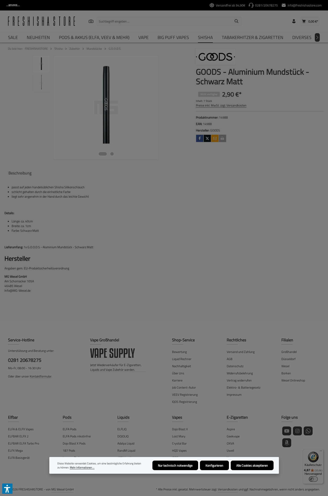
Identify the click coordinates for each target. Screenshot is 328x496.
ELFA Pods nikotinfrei (77, 436)
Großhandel (289, 351)
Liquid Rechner (181, 359)
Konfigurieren (214, 465)
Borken (286, 373)
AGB (230, 359)
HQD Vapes (179, 450)
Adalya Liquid (125, 443)
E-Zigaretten (237, 417)
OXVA (230, 443)
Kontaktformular (41, 376)
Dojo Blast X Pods (74, 443)
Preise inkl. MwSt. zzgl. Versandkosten (221, 105)
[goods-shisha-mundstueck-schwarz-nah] (106, 107)
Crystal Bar (179, 443)
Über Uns (178, 373)
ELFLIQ (122, 429)
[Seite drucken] (222, 138)
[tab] (19, 173)
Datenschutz (235, 366)
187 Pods (69, 450)
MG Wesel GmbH (62, 489)
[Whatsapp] (308, 430)
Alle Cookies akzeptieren (252, 465)
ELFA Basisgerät (19, 457)
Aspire (231, 429)
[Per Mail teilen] (214, 138)
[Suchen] (91, 21)
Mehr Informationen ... (82, 467)
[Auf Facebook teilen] (199, 138)
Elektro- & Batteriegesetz (243, 387)
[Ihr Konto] (294, 21)
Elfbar (13, 417)
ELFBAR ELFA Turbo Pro (23, 443)
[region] (95, 107)
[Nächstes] (317, 37)
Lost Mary (178, 436)
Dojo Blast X (180, 429)
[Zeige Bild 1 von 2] (103, 154)
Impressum (234, 394)
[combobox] (164, 21)
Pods (67, 417)
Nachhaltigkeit (181, 366)
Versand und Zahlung (241, 351)
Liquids (123, 417)
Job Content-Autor (184, 387)
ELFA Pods (70, 429)
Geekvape (233, 436)
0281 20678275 (24, 360)
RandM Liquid (126, 450)
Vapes (177, 417)
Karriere (177, 380)
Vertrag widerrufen (239, 380)
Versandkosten (228, 489)
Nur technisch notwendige (175, 465)
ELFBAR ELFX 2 (18, 436)
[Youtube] (286, 430)
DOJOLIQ (123, 436)
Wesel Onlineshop (293, 380)
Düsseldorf (288, 359)
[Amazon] (286, 442)
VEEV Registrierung (185, 394)
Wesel (285, 366)
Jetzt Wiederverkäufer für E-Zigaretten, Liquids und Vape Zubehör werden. (115, 367)
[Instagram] (297, 430)
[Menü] (321, 452)
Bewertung (179, 351)
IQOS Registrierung (184, 401)
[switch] (313, 479)
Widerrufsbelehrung (240, 373)
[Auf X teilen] (207, 138)
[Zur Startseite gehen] (41, 21)
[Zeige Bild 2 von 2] (112, 154)
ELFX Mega (15, 450)
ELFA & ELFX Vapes (21, 429)
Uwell (230, 450)
